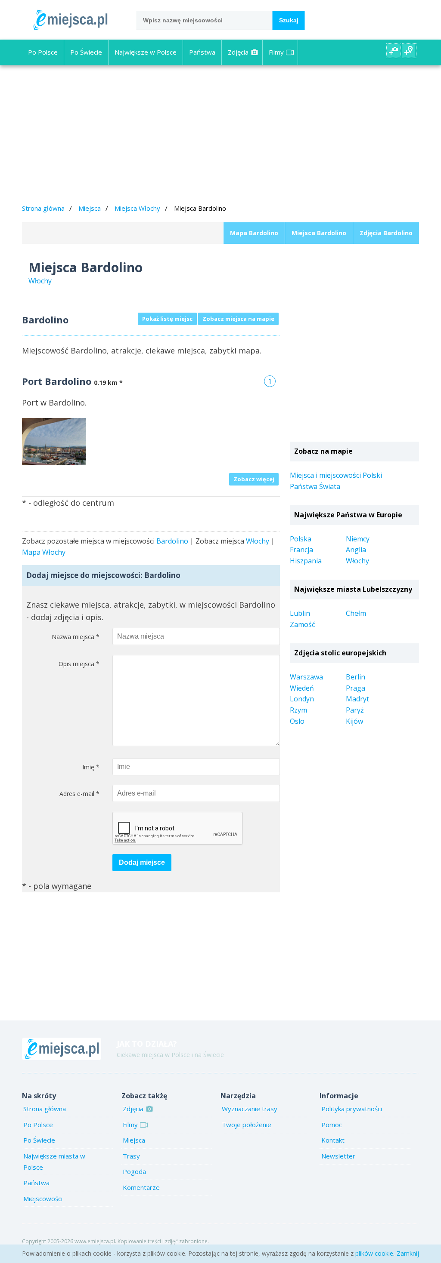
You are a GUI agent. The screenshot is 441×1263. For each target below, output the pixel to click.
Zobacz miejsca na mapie (238, 319)
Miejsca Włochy (137, 208)
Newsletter (338, 1156)
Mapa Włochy (43, 552)
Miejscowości (42, 1198)
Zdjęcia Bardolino (386, 233)
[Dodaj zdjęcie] (393, 50)
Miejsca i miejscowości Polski (336, 475)
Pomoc (331, 1124)
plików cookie (374, 1253)
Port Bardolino (56, 381)
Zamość (302, 624)
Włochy (257, 541)
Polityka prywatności (351, 1108)
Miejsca (89, 208)
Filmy (276, 52)
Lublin (300, 613)
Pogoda (134, 1171)
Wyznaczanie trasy (249, 1108)
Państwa (202, 52)
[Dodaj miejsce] (409, 50)
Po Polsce (43, 52)
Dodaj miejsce (142, 862)
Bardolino (172, 541)
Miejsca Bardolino (319, 233)
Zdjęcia (238, 52)
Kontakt (333, 1140)
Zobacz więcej (253, 479)
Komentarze (141, 1187)
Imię (90, 767)
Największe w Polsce (146, 52)
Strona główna (43, 208)
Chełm (356, 613)
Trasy (131, 1156)
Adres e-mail (79, 794)
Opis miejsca (79, 664)
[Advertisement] (220, 136)
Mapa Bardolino (254, 233)
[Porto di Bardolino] (54, 441)
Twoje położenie (246, 1124)
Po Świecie (86, 52)
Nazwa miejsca (75, 637)
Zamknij (408, 1253)
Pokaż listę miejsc (167, 319)
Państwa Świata (315, 486)
